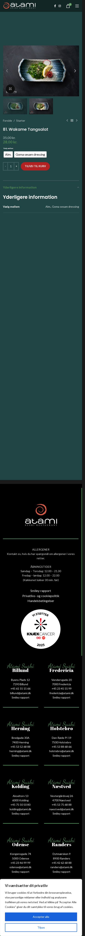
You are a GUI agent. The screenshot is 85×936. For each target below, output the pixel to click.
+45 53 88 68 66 (62, 746)
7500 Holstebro (61, 742)
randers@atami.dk (61, 867)
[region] (41, 907)
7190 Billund (20, 684)
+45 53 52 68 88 (20, 746)
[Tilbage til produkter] (72, 120)
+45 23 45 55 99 (62, 688)
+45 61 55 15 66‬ (20, 688)
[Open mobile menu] (77, 6)
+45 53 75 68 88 (62, 804)
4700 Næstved (61, 800)
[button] (7, 71)
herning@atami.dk (20, 751)
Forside (7, 120)
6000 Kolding (20, 800)
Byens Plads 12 (20, 679)
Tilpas (41, 927)
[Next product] (76, 120)
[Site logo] (19, 5)
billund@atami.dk (20, 693)
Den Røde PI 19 (61, 737)
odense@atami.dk (20, 867)
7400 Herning (20, 742)
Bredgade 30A (20, 737)
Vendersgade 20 (61, 679)
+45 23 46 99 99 (20, 862)
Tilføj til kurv (35, 166)
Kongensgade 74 (20, 854)
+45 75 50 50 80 (20, 804)
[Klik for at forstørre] (10, 88)
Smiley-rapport (40, 590)
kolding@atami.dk (20, 809)
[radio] (8, 154)
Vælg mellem (8, 148)
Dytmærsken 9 (62, 854)
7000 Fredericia (61, 684)
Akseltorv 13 (20, 796)
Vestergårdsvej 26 (61, 796)
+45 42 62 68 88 (62, 862)
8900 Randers (61, 858)
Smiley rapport (20, 697)
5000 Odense (20, 858)
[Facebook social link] (55, 6)
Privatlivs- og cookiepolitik (40, 596)
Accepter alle (41, 916)
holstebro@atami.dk (61, 751)
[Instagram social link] (59, 6)
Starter (20, 120)
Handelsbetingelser (40, 601)
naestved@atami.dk (61, 809)
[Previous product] (67, 120)
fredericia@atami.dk (61, 693)
